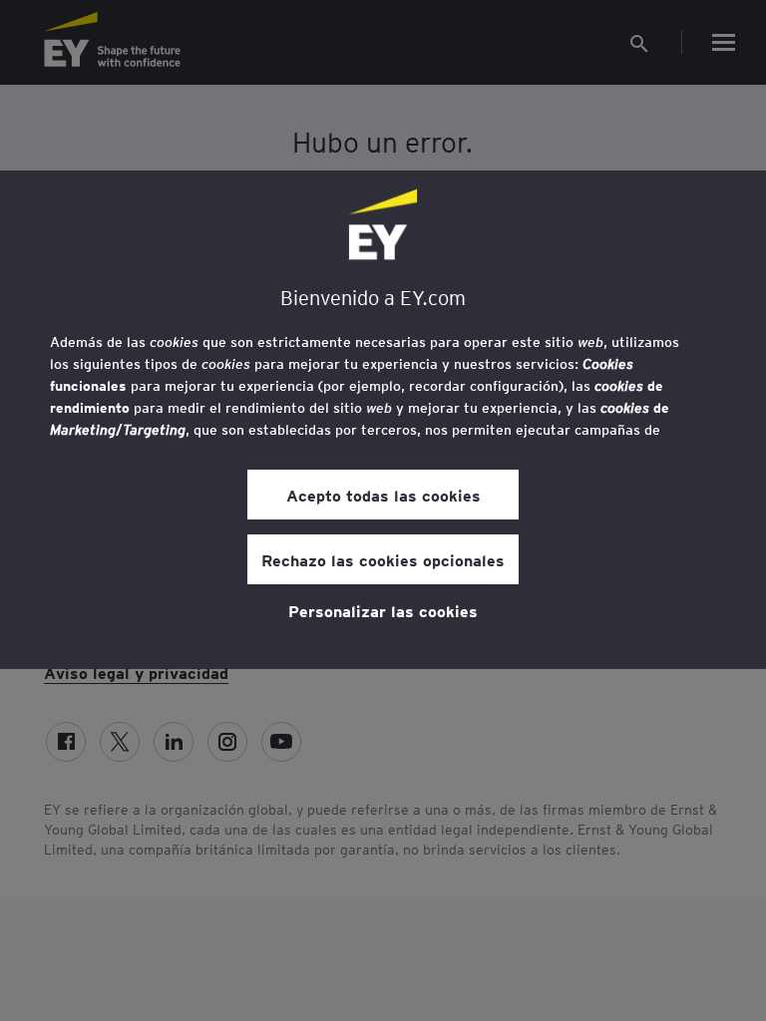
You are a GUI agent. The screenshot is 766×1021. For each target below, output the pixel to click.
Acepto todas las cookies (383, 495)
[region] (383, 419)
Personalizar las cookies (383, 610)
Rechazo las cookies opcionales (383, 559)
